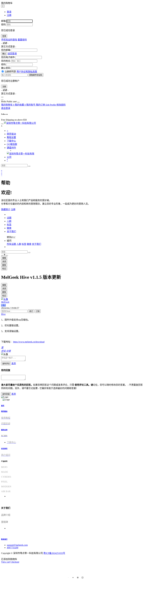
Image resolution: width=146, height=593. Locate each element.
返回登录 (12, 53)
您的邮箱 (5, 50)
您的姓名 (5, 61)
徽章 (9, 228)
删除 (4, 265)
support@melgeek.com (17, 545)
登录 (4, 36)
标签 (9, 224)
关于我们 (11, 231)
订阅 (37, 311)
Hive (3, 314)
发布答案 (6, 394)
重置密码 (22, 39)
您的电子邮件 (8, 57)
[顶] (2, 255)
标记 (4, 269)
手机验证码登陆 (9, 39)
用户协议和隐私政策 (27, 71)
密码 (3, 24)
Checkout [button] (14, 562)
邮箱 (3, 21)
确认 (4, 54)
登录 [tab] (9, 12)
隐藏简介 (5, 209)
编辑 (4, 258)
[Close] (2, 97)
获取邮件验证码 (35, 75)
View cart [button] (5, 562)
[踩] (7, 255)
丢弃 (13, 363)
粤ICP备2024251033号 (54, 553)
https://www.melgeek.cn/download (28, 342)
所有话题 (11, 244)
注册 (4, 87)
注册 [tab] (9, 15)
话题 (9, 218)
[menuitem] (9, 101)
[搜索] (29, 166)
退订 (31, 311)
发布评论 (6, 364)
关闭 (4, 261)
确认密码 (5, 68)
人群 (9, 221)
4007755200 (12, 547)
